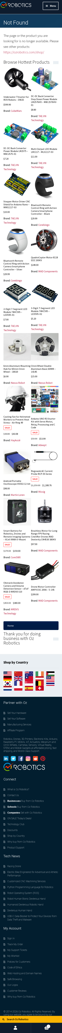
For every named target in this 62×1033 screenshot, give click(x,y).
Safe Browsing (14, 979)
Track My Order (15, 944)
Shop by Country (16, 835)
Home (10, 625)
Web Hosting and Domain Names (24, 973)
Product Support (15, 847)
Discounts (12, 830)
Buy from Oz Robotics (25, 801)
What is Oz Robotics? (18, 789)
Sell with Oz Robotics (24, 812)
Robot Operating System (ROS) (23, 893)
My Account (15, 1028)
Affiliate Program (16, 730)
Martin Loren (18, 495)
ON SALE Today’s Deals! (19, 818)
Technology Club (15, 824)
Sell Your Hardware (16, 713)
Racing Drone (14, 866)
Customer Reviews (16, 990)
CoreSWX (16, 557)
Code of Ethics (14, 967)
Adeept (42, 445)
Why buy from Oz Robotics (21, 841)
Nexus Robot (18, 382)
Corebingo (44, 225)
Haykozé (15, 440)
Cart (40, 1025)
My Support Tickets (17, 950)
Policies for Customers (18, 961)
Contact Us (13, 795)
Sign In (11, 938)
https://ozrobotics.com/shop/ (23, 52)
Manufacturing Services (19, 724)
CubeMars (16, 111)
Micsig (41, 491)
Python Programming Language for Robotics (30, 887)
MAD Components (48, 271)
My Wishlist (13, 955)
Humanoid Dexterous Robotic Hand (25, 904)
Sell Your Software (16, 718)
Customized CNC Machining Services (26, 881)
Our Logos (12, 985)
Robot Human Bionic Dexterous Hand (26, 898)
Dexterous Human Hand (19, 910)
